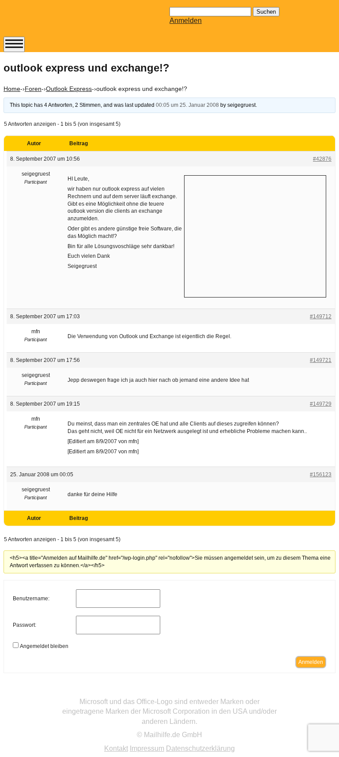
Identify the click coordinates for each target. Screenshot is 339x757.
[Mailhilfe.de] (52, 22)
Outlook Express (69, 88)
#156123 (320, 474)
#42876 (322, 159)
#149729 (320, 404)
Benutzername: (31, 598)
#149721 (320, 360)
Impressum (147, 748)
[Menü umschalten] (14, 44)
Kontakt (116, 748)
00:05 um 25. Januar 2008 (187, 105)
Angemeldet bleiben (44, 646)
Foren (33, 88)
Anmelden (186, 20)
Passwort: (24, 625)
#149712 (320, 316)
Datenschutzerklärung (200, 748)
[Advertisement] (255, 235)
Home (12, 88)
